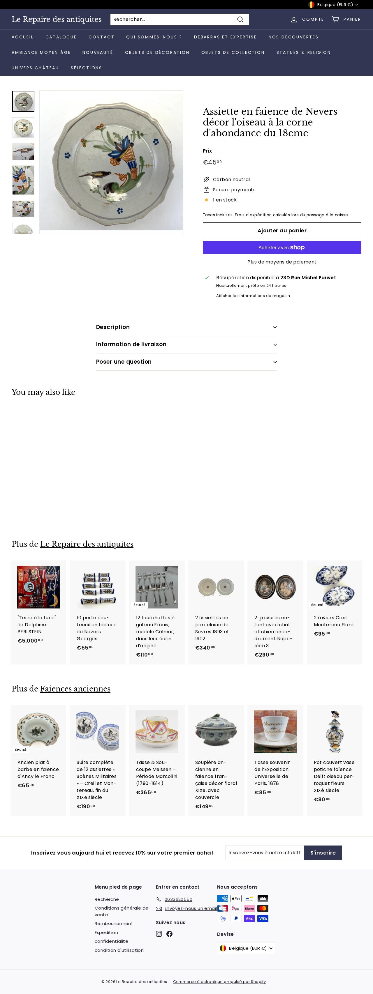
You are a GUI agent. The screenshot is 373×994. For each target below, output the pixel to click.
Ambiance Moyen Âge (41, 52)
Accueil (23, 37)
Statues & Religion (304, 52)
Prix (207, 150)
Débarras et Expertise (225, 37)
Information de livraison (131, 344)
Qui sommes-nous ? (154, 37)
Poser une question (124, 362)
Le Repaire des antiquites (57, 19)
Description (113, 327)
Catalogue (61, 37)
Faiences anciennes (75, 689)
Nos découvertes (294, 37)
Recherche (107, 899)
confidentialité (111, 941)
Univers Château (35, 68)
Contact (102, 37)
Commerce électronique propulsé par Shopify (219, 981)
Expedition (106, 932)
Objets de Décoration (157, 52)
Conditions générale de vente (122, 911)
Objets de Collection (233, 52)
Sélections (86, 68)
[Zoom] (111, 162)
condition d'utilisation (119, 950)
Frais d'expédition (253, 215)
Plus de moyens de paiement (281, 262)
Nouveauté (97, 52)
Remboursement (114, 923)
